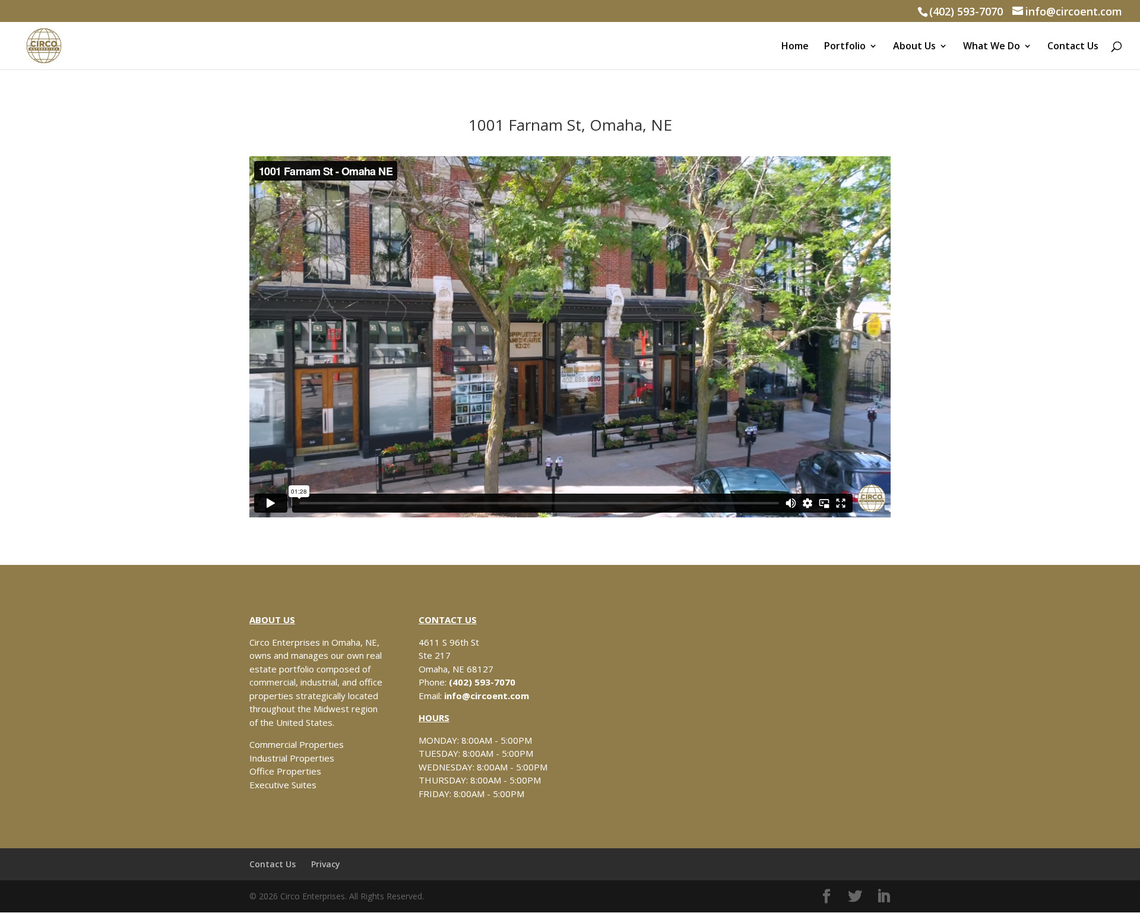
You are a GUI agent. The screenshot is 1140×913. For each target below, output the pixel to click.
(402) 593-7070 (966, 11)
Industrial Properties (291, 758)
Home (795, 47)
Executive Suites (282, 785)
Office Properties (285, 771)
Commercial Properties (296, 744)
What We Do (991, 47)
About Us (914, 47)
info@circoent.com (486, 696)
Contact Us (1072, 47)
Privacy (325, 864)
